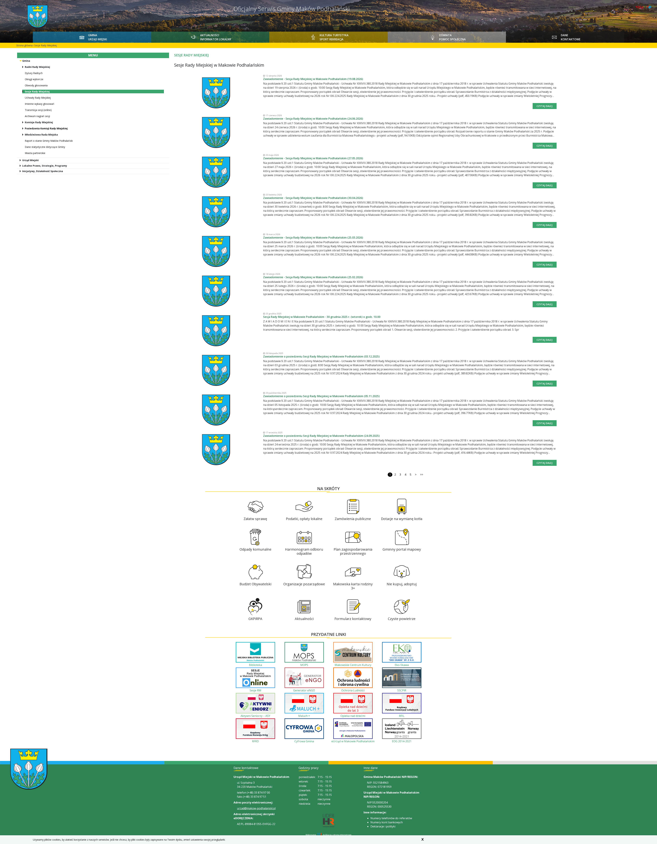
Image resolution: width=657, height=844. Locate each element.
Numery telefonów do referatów (391, 818)
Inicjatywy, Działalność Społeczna (42, 171)
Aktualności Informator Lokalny (215, 37)
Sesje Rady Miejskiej (45, 45)
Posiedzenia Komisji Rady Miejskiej (46, 128)
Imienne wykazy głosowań (39, 103)
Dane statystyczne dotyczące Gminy (45, 146)
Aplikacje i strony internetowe (337, 834)
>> (421, 474)
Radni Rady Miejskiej (37, 67)
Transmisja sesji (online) (38, 110)
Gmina (26, 60)
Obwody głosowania (36, 85)
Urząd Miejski (30, 160)
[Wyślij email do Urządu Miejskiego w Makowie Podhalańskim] (630, 7)
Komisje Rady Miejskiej (39, 122)
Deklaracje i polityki (382, 826)
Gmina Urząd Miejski (97, 37)
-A (599, 7)
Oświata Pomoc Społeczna (452, 37)
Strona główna (24, 45)
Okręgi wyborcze (34, 79)
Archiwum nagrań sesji (37, 116)
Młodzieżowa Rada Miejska (41, 134)
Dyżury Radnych (34, 73)
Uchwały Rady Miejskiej (38, 97)
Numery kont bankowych (386, 822)
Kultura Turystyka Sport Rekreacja (334, 37)
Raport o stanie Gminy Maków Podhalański (49, 140)
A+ (615, 7)
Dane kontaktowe (570, 37)
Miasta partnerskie (35, 153)
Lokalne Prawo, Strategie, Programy (44, 165)
